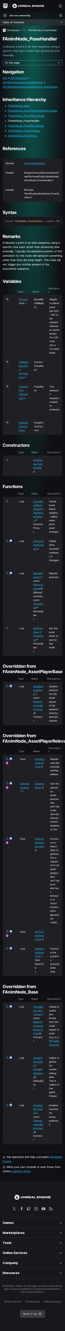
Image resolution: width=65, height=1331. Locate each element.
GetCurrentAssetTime (39, 935)
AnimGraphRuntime (34, 163)
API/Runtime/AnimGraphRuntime (22, 82)
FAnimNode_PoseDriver (22, 135)
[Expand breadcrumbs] (24, 30)
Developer (13, 30)
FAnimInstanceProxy (38, 516)
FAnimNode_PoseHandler (38, 464)
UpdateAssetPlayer (38, 690)
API (5, 78)
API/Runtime (18, 78)
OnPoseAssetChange (38, 545)
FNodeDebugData (38, 1073)
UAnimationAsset (24, 787)
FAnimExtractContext (23, 426)
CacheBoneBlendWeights (38, 505)
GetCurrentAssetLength (39, 842)
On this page (12, 62)
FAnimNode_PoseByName (24, 130)
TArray (22, 299)
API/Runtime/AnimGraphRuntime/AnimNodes (30, 87)
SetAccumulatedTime (39, 952)
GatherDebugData (38, 1062)
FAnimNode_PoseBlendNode (26, 126)
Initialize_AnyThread (38, 1109)
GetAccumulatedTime (40, 763)
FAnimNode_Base (19, 105)
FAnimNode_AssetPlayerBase (26, 115)
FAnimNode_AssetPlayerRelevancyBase (32, 110)
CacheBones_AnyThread (38, 1010)
